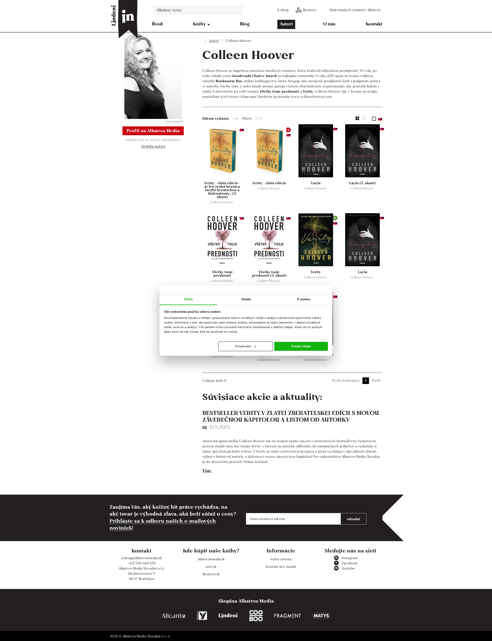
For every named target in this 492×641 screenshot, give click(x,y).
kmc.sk (211, 567)
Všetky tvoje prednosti (222, 273)
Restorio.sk (211, 574)
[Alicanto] (173, 615)
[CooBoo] (256, 615)
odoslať (353, 519)
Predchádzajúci (346, 380)
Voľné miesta (280, 559)
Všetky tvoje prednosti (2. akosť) (269, 273)
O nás (329, 23)
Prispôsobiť (243, 346)
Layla (316, 183)
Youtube (348, 568)
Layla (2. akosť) (362, 183)
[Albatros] (202, 615)
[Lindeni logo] (228, 615)
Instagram (350, 558)
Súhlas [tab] (188, 299)
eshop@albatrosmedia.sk (141, 558)
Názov (247, 118)
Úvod (157, 23)
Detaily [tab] (246, 299)
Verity (316, 272)
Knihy (199, 23)
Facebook (349, 563)
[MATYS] (321, 615)
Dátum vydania (215, 118)
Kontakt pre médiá (281, 567)
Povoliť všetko (301, 346)
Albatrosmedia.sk (211, 559)
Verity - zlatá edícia (269, 183)
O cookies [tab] (304, 299)
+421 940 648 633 (141, 563)
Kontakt (374, 23)
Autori (286, 23)
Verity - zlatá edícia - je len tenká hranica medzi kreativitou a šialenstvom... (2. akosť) (222, 189)
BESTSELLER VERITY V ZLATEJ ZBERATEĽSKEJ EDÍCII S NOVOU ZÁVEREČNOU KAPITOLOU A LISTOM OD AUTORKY (290, 416)
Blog (244, 23)
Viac (207, 470)
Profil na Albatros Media (153, 130)
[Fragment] (287, 615)
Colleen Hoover (221, 202)
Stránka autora (153, 146)
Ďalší (376, 380)
